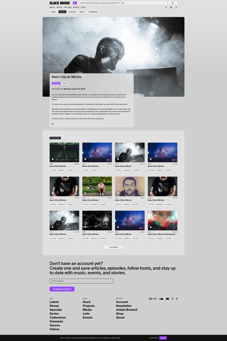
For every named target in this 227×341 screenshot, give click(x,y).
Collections (93, 12)
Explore (67, 7)
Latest (53, 12)
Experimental (61, 170)
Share (65, 83)
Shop (83, 7)
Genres (55, 325)
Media (87, 310)
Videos (59, 7)
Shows (62, 12)
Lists (86, 313)
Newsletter (124, 306)
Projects (89, 306)
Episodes (55, 138)
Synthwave (70, 170)
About (120, 317)
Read (86, 302)
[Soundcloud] (161, 299)
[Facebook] (176, 299)
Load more (113, 247)
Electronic (53, 170)
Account (122, 302)
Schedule (56, 321)
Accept (163, 338)
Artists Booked (126, 310)
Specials (72, 12)
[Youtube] (167, 299)
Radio (52, 7)
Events (76, 7)
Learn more (154, 338)
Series (82, 12)
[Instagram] (52, 124)
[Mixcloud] (152, 299)
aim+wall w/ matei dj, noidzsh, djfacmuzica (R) (105, 3)
